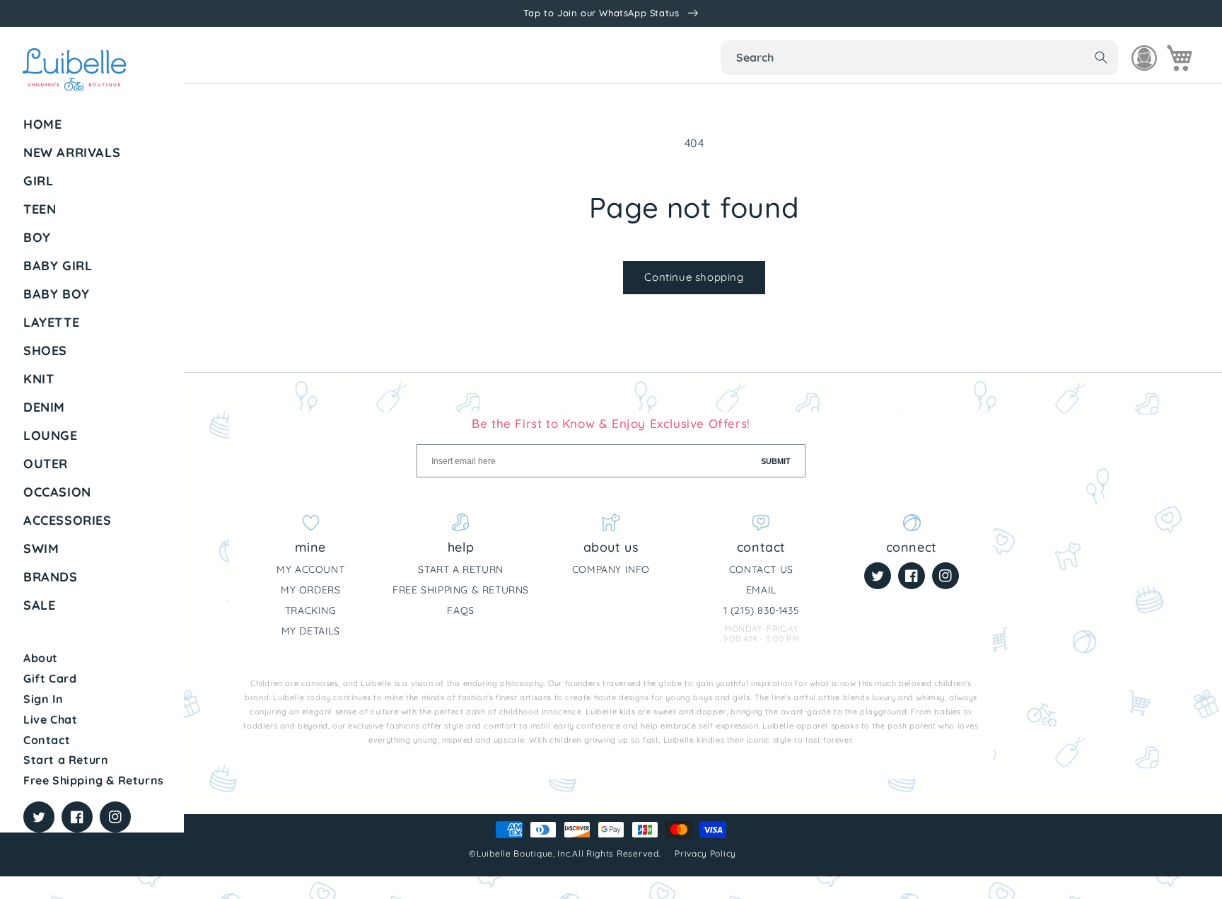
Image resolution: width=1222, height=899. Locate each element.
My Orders (310, 590)
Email (761, 590)
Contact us (761, 569)
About (40, 658)
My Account (310, 569)
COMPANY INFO (611, 569)
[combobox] (919, 58)
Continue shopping (693, 277)
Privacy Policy (707, 853)
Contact (46, 740)
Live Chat (50, 719)
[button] (98, 181)
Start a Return (65, 760)
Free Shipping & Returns (93, 780)
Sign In (43, 699)
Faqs (460, 610)
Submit (776, 461)
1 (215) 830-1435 (761, 610)
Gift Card (49, 678)
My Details (310, 631)
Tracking (311, 610)
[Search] (1101, 57)
